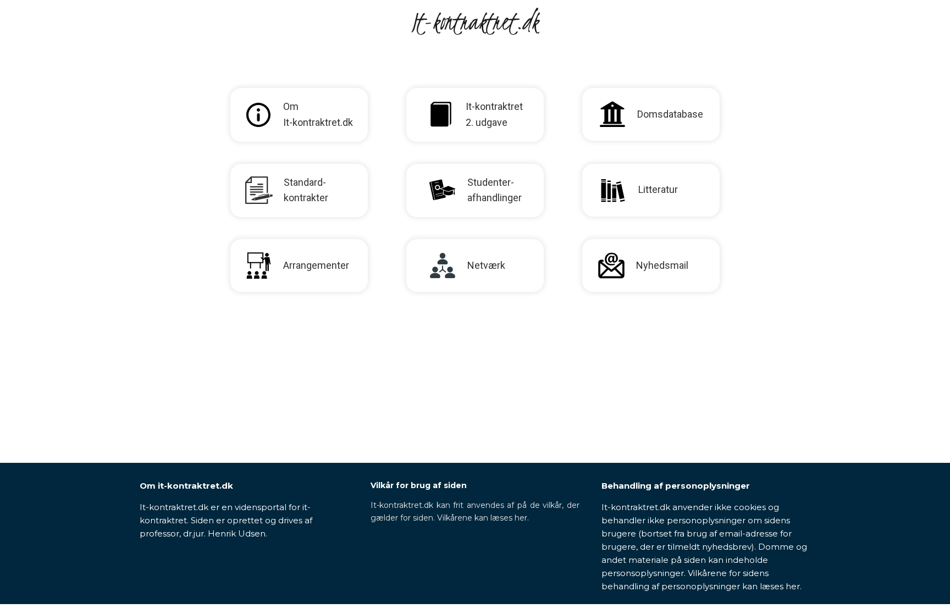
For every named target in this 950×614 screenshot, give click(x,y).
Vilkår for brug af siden (419, 485)
